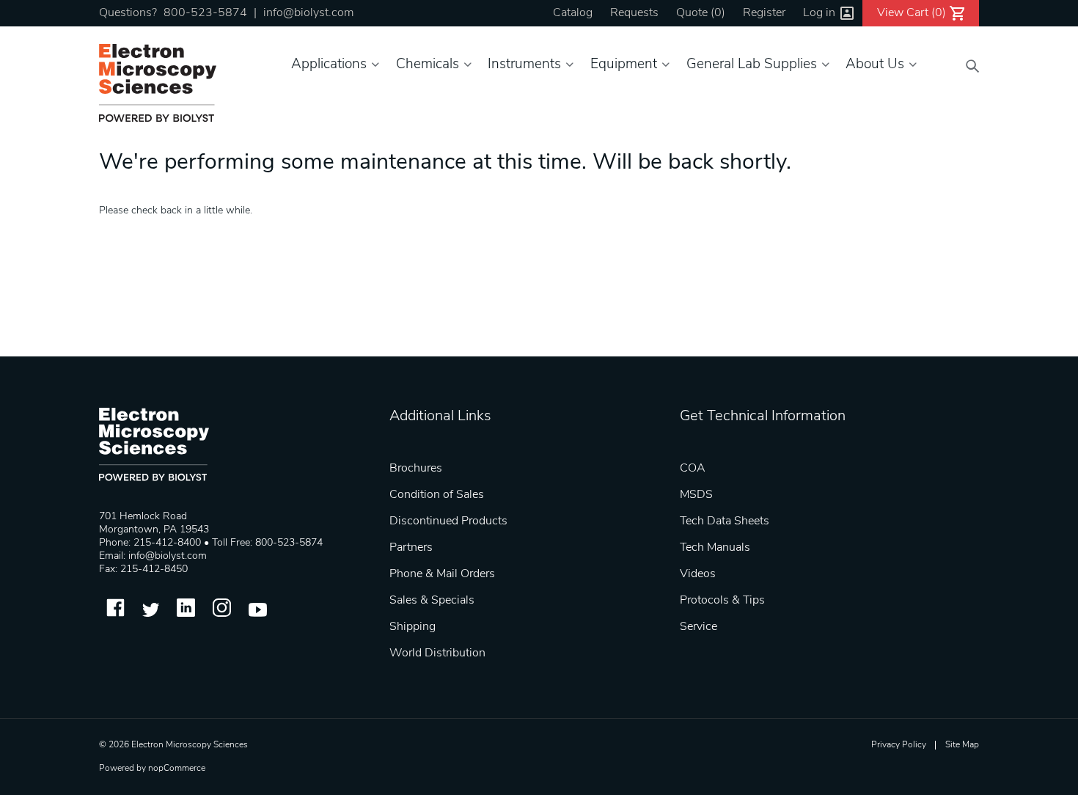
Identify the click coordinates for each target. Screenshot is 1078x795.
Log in (819, 13)
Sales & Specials (431, 601)
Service (698, 627)
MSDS (696, 495)
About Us (875, 65)
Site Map (962, 745)
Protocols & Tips (722, 601)
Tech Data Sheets (724, 521)
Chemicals (427, 65)
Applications (329, 65)
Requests (634, 13)
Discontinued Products (448, 521)
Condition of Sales (436, 495)
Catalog (573, 13)
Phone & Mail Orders (442, 574)
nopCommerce (176, 768)
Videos (698, 574)
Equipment (623, 65)
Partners (411, 548)
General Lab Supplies (751, 65)
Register (764, 13)
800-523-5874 (205, 13)
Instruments (524, 65)
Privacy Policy (898, 745)
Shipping (412, 627)
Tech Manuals (715, 548)
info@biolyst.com (308, 13)
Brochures (415, 469)
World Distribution (437, 653)
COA (692, 469)
